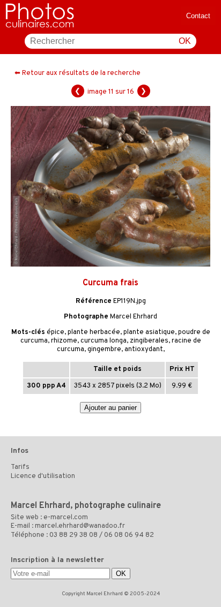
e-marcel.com (65, 517)
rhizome (64, 341)
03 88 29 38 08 (73, 535)
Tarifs (20, 467)
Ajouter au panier (110, 408)
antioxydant (143, 349)
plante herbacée (94, 332)
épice (55, 332)
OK (185, 40)
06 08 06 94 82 (129, 535)
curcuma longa (103, 341)
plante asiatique (149, 332)
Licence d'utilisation (43, 476)
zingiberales (149, 341)
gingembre (104, 349)
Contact (198, 16)
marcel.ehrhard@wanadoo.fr (80, 526)
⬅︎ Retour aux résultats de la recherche (77, 73)
